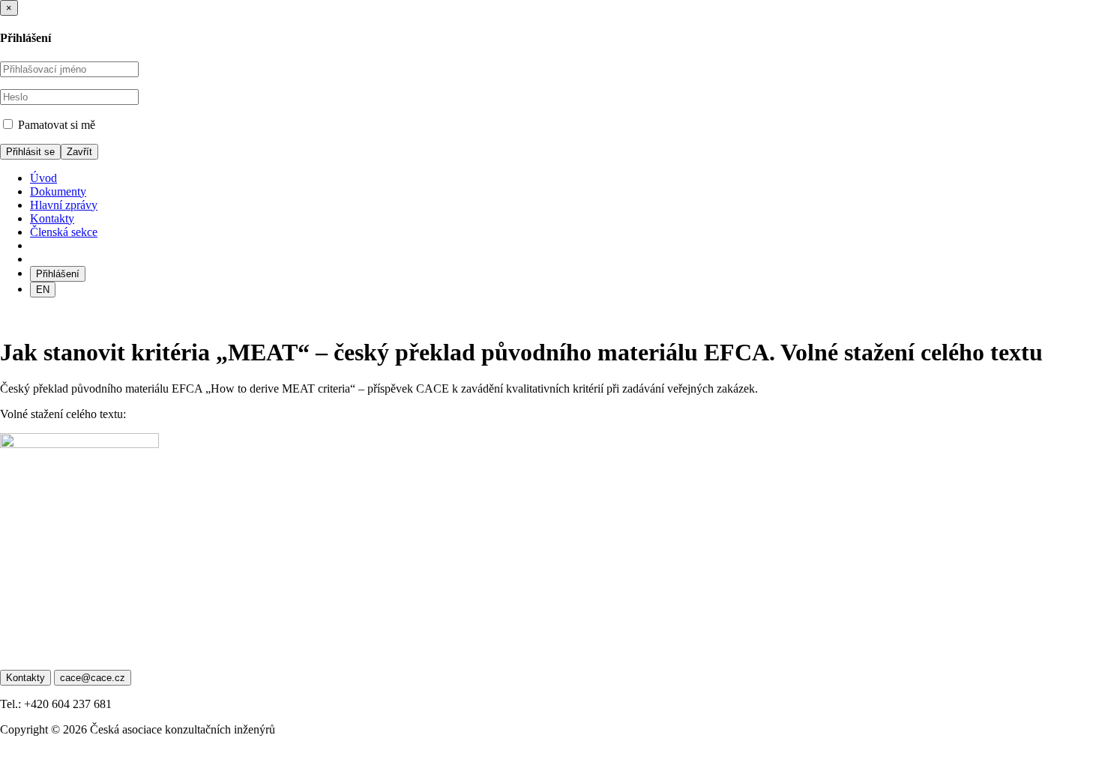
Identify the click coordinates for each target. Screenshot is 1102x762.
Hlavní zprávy (63, 205)
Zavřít (79, 151)
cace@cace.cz (92, 677)
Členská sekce (63, 232)
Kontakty (52, 218)
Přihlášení (57, 273)
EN (42, 289)
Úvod (43, 178)
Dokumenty (58, 191)
